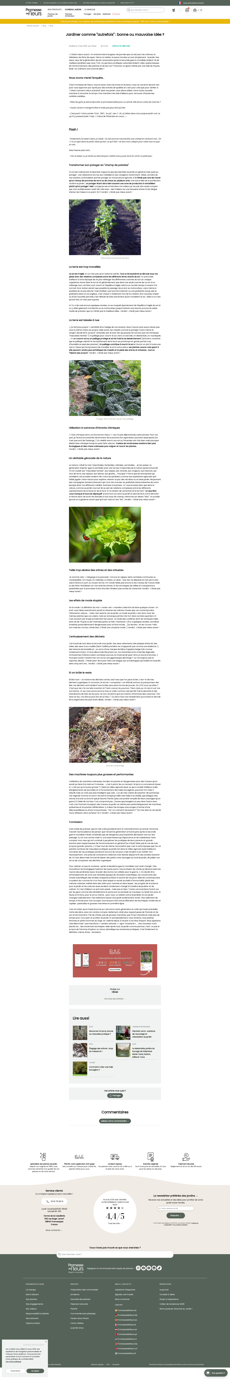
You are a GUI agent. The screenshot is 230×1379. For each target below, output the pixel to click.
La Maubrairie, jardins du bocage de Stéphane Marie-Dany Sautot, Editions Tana (143, 1052)
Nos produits (55, 9)
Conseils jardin (73, 9)
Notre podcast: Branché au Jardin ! (176, 1308)
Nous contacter (122, 1299)
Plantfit (73, 1308)
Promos (116, 14)
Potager (88, 14)
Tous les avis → (115, 1223)
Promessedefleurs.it (126, 1324)
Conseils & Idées (167, 1294)
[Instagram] (138, 1268)
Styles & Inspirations (169, 1299)
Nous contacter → (54, 1230)
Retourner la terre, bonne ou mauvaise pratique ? (101, 1032)
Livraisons (74, 1294)
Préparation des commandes (84, 1289)
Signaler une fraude (124, 1294)
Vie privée (115, 1364)
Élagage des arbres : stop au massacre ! (101, 1050)
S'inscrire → (175, 1215)
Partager (116, 1095)
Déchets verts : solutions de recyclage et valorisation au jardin (143, 1034)
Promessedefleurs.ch (127, 1348)
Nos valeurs (31, 1308)
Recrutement (32, 1318)
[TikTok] (159, 1268)
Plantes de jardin (53, 15)
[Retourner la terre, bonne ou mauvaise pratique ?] (80, 1033)
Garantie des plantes (80, 1299)
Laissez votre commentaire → (115, 1121)
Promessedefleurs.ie (126, 1310)
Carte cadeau (76, 1323)
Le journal (164, 1289)
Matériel (106, 14)
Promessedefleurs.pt (127, 1334)
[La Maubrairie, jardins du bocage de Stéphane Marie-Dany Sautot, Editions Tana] (123, 1051)
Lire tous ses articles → (115, 998)
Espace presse (33, 1323)
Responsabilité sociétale (37, 1313)
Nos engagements (34, 1304)
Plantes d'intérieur (70, 15)
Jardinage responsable (141, 1027)
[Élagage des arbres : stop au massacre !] (80, 1051)
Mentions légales (97, 1364)
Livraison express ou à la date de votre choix (60, 3)
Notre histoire (32, 1294)
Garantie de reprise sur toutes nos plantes (99, 3)
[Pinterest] (148, 1268)
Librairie (97, 14)
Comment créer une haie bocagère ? (101, 1068)
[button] (173, 10)
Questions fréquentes (125, 1289)
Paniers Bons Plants (79, 1318)
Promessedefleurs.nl (127, 1339)
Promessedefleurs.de (127, 1315)
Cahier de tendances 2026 (172, 1304)
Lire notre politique (13, 1361)
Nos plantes (31, 1299)
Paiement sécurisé (79, 1304)
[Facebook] (143, 1268)
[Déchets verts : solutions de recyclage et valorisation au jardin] (123, 1033)
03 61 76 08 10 (56, 1201)
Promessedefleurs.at (127, 1329)
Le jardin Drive (76, 1328)
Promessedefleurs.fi (126, 1353)
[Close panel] (46, 1342)
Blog (44, 26)
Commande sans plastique (83, 1313)
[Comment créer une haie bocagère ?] (80, 1069)
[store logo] (33, 11)
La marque (89, 9)
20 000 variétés (32, 3)
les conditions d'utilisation (180, 1224)
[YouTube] (154, 1268)
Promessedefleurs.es (127, 1320)
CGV (108, 1364)
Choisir (92, 1063)
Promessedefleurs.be (127, 1343)
